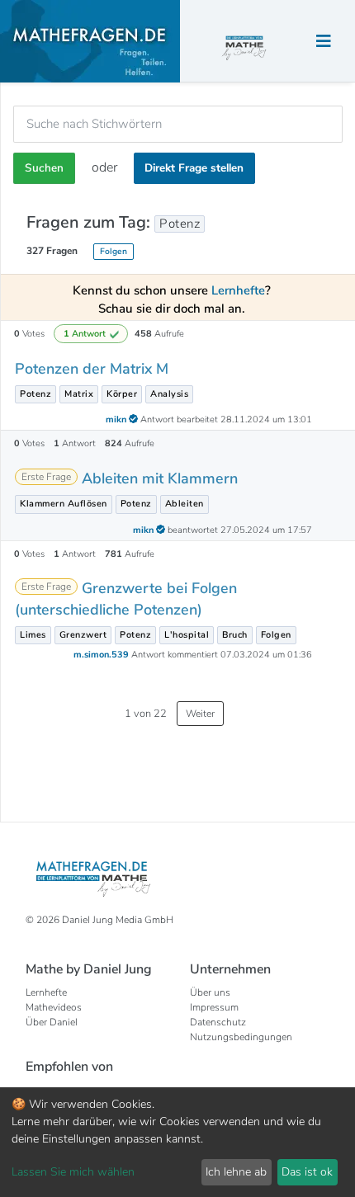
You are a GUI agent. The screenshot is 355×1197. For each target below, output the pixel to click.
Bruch (235, 635)
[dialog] (177, 1142)
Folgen (113, 251)
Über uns (210, 992)
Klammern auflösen (63, 503)
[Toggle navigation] (323, 41)
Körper (121, 394)
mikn (117, 419)
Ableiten (184, 503)
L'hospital (186, 635)
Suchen (44, 168)
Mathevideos (54, 1007)
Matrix (78, 394)
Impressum (214, 1007)
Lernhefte (46, 992)
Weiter (200, 713)
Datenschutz (218, 1022)
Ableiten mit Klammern (160, 478)
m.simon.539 (102, 654)
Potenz (35, 394)
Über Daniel (52, 1022)
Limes (33, 635)
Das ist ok (307, 1172)
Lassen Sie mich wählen (73, 1172)
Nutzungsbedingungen (241, 1037)
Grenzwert (83, 635)
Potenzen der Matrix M (91, 369)
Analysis (169, 394)
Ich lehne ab (236, 1172)
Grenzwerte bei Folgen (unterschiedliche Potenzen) (126, 598)
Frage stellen (194, 168)
